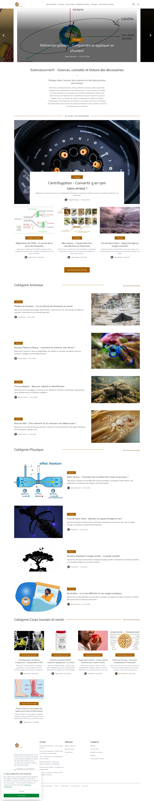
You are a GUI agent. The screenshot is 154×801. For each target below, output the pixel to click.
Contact (56, 786)
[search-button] (133, 4)
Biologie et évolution (83, 4)
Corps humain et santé (105, 4)
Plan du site (85, 786)
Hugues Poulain (69, 749)
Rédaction (69, 742)
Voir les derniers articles (77, 270)
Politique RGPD (64, 786)
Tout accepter (21, 795)
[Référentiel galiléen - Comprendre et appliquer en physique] (77, 35)
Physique (94, 4)
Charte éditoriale (75, 786)
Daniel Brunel (69, 752)
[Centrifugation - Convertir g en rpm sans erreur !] (77, 162)
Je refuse (21, 791)
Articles (43, 742)
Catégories (94, 742)
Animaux (61, 4)
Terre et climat (70, 4)
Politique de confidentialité (45, 786)
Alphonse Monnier (70, 746)
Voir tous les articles (131, 286)
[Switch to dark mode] (138, 4)
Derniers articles (51, 4)
